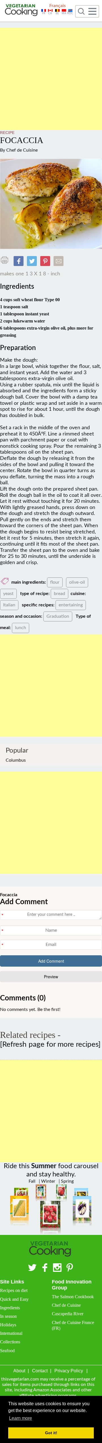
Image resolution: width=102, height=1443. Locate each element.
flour (55, 582)
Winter (47, 1181)
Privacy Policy (68, 1370)
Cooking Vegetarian (22, 11)
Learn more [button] (20, 1418)
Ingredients (10, 1307)
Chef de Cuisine (22, 150)
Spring (67, 1181)
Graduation (57, 616)
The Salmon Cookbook (73, 1296)
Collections (10, 1341)
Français (57, 5)
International (11, 1333)
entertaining (71, 605)
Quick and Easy (14, 1299)
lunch (20, 627)
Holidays (8, 1324)
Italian (9, 605)
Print (6, 260)
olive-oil (77, 582)
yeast (8, 593)
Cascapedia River (67, 1313)
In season (8, 1316)
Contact (40, 1370)
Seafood (7, 1350)
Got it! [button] (51, 1433)
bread (59, 593)
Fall (32, 1181)
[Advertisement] (51, 79)
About (19, 1370)
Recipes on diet (13, 1290)
